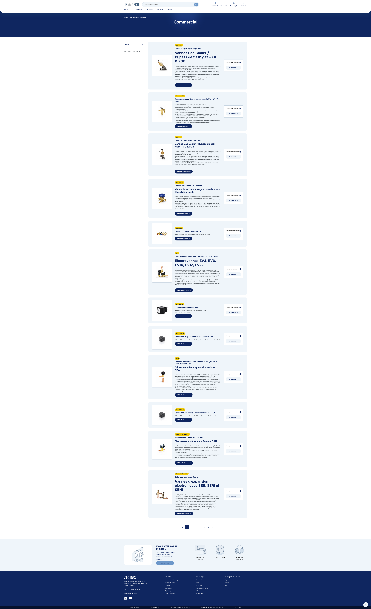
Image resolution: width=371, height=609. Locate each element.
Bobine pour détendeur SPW (187, 307)
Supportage (168, 591)
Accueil (126, 17)
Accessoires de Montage (171, 580)
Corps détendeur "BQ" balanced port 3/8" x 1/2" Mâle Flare (197, 100)
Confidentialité (155, 607)
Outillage (167, 585)
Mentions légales (134, 607)
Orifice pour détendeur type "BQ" (189, 231)
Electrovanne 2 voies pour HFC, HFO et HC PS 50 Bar (197, 256)
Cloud (197, 582)
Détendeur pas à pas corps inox (188, 49)
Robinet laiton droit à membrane (188, 186)
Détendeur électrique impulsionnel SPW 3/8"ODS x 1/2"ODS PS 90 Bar (196, 363)
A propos (160, 9)
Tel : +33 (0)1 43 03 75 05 (132, 590)
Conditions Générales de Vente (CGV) (180, 607)
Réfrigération (133, 17)
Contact (169, 9)
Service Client (199, 593)
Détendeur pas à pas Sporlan (187, 477)
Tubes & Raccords (170, 593)
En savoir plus (165, 563)
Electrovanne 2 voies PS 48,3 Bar (189, 438)
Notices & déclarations (202, 588)
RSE (226, 585)
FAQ (197, 591)
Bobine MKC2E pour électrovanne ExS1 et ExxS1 (195, 413)
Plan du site (237, 607)
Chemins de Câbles (170, 582)
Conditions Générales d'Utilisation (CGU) (212, 607)
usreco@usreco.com (130, 594)
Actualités (150, 9)
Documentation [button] (138, 9)
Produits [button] (126, 9)
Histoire (227, 582)
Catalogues (199, 585)
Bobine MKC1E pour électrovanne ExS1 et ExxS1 (194, 337)
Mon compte (199, 580)
